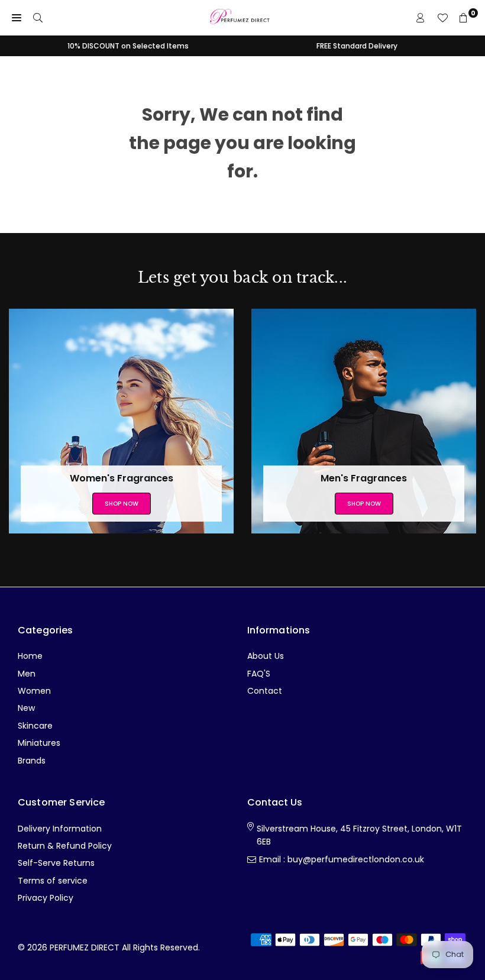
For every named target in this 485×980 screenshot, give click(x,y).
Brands (32, 760)
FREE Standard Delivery (356, 46)
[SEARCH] (37, 17)
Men (26, 674)
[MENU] (16, 17)
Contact (264, 691)
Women (34, 691)
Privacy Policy (45, 898)
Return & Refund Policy (65, 846)
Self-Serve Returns (56, 863)
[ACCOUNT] (420, 17)
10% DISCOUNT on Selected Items (128, 46)
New (26, 708)
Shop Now (121, 503)
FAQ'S (258, 674)
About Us (265, 656)
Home (30, 656)
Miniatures (39, 743)
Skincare (35, 726)
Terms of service (53, 881)
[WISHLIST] (442, 17)
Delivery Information (60, 829)
